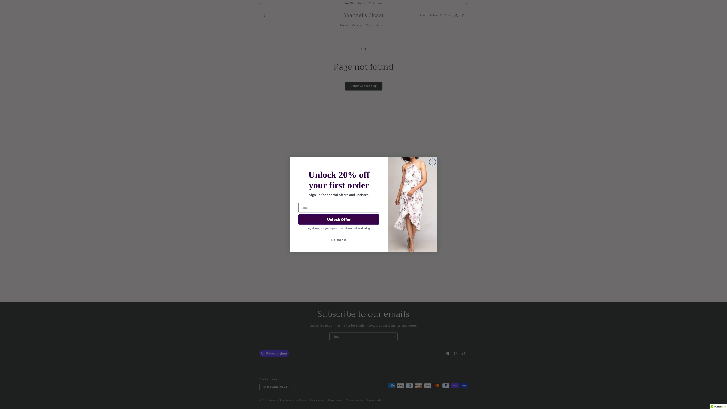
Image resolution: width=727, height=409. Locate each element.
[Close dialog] (432, 162)
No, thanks (338, 239)
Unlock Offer (339, 219)
